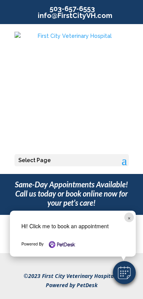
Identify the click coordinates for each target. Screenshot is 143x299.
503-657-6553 (72, 9)
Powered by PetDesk (72, 285)
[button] (124, 272)
